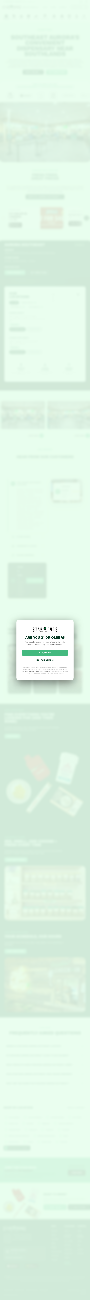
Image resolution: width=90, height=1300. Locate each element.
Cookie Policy (50, 671)
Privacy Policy (39, 671)
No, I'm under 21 (44, 660)
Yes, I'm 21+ (45, 652)
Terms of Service (29, 671)
